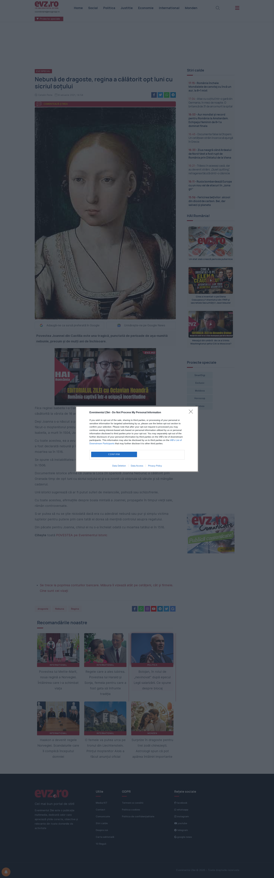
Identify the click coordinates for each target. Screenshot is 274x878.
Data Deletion (119, 465)
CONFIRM (114, 454)
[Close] (192, 413)
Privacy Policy (155, 465)
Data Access (137, 465)
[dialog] (137, 439)
